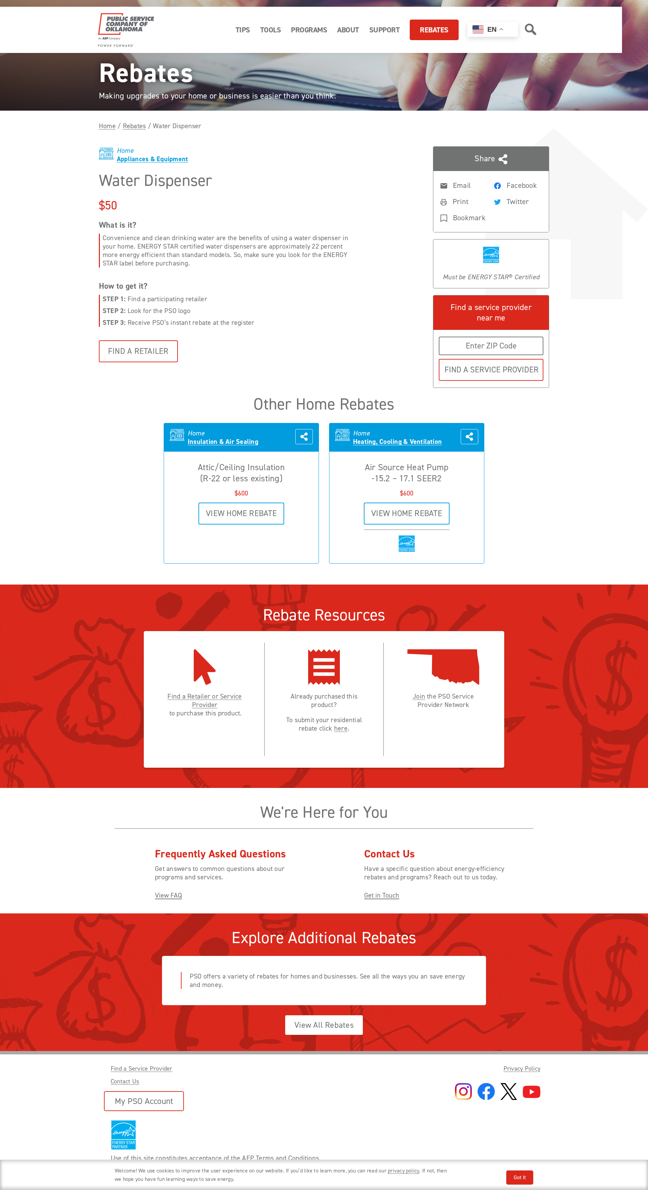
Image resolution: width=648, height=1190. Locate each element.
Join (419, 696)
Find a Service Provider (141, 1069)
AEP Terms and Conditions (280, 1158)
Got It (520, 1177)
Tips (243, 30)
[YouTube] (531, 1092)
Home (107, 125)
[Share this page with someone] (304, 437)
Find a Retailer (138, 351)
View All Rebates (324, 1025)
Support (384, 30)
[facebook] (486, 1092)
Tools (270, 30)
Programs (309, 30)
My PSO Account (144, 1101)
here (341, 728)
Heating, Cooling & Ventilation (397, 441)
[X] (509, 1092)
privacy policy (403, 1170)
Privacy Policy (522, 1069)
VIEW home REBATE (241, 513)
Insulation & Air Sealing (223, 441)
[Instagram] (463, 1092)
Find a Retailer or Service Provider (204, 700)
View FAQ (168, 895)
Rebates (434, 30)
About (348, 30)
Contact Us (125, 1081)
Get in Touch (381, 895)
